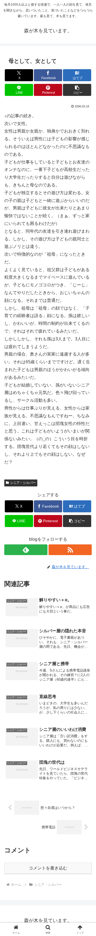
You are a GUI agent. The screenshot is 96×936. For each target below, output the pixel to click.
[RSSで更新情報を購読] (70, 549)
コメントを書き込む (48, 868)
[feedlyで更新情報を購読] (25, 549)
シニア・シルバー (23, 483)
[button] (77, 90)
